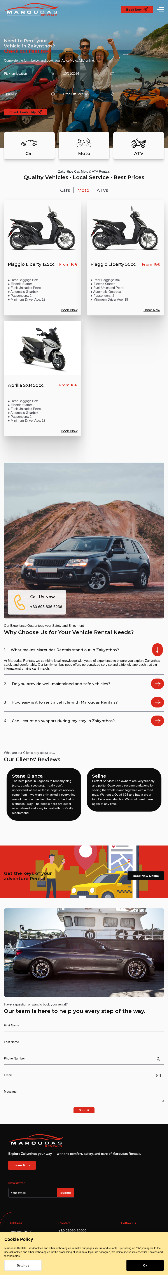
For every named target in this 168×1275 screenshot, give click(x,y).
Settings (23, 1265)
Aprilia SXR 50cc (26, 385)
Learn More (22, 1165)
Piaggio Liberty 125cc (31, 264)
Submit (84, 1110)
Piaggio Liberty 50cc (113, 264)
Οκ (145, 1265)
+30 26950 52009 (72, 1231)
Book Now (69, 310)
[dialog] (84, 1253)
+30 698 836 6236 (46, 607)
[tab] (65, 190)
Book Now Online (146, 876)
